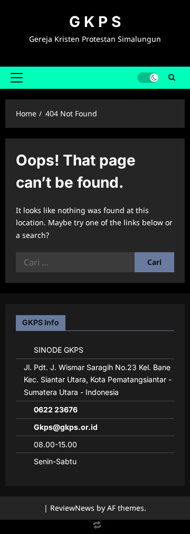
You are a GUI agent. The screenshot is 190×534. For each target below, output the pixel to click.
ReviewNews (72, 508)
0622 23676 (56, 409)
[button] (16, 78)
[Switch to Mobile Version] (95, 527)
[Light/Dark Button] (147, 77)
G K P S (95, 22)
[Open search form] (171, 78)
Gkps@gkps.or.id (66, 426)
